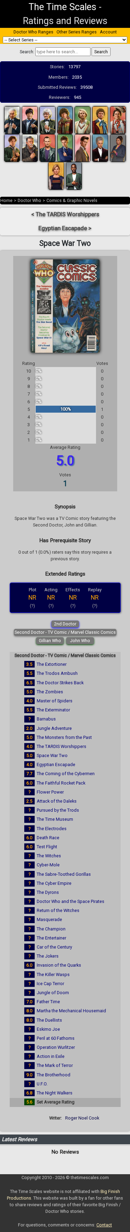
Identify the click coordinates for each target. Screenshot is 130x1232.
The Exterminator (53, 709)
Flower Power (50, 792)
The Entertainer (51, 938)
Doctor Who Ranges (33, 31)
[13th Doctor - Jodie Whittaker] (56, 175)
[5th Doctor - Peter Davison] (82, 120)
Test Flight (47, 846)
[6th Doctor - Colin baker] (100, 120)
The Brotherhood (53, 1074)
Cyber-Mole (48, 864)
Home (6, 200)
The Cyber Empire (54, 883)
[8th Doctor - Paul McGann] (12, 147)
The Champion (51, 928)
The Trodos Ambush (57, 673)
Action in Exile (50, 1056)
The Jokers (48, 956)
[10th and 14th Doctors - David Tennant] (65, 147)
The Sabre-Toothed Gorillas (64, 874)
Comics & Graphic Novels (71, 200)
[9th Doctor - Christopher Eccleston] (47, 147)
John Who (80, 640)
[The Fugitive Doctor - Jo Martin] (118, 147)
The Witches (49, 855)
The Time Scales (62, 7)
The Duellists (49, 1020)
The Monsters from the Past (64, 737)
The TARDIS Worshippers (61, 746)
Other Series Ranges (77, 31)
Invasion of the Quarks (59, 965)
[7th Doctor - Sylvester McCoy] (118, 120)
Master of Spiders (54, 700)
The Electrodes (52, 828)
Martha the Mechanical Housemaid (71, 1010)
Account (108, 31)
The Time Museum (55, 819)
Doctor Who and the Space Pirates (70, 901)
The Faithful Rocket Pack (61, 783)
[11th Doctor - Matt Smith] (82, 147)
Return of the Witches (58, 910)
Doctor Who (29, 200)
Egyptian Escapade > (65, 228)
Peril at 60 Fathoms (56, 1038)
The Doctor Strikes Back (60, 682)
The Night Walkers (54, 1092)
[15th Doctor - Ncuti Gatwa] (74, 175)
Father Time (48, 1001)
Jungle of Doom (53, 992)
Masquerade (49, 919)
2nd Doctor (65, 623)
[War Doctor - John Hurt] (30, 147)
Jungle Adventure (54, 728)
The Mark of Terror (55, 1065)
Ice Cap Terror (50, 983)
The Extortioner (52, 664)
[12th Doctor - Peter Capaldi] (100, 147)
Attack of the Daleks (57, 801)
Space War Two (52, 755)
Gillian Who (50, 640)
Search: (27, 51)
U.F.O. (42, 1083)
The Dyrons (48, 892)
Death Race (48, 837)
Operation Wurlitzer (56, 1047)
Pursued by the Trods (58, 810)
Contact (104, 1224)
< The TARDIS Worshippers (65, 214)
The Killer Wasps (53, 974)
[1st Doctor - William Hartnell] (12, 120)
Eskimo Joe (48, 1029)
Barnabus (46, 719)
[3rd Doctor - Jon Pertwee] (47, 120)
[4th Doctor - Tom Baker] (65, 120)
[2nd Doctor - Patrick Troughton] (30, 120)
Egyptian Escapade (56, 764)
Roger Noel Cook (82, 1118)
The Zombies (50, 691)
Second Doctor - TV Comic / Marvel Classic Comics (65, 632)
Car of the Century (54, 947)
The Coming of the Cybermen (66, 773)
